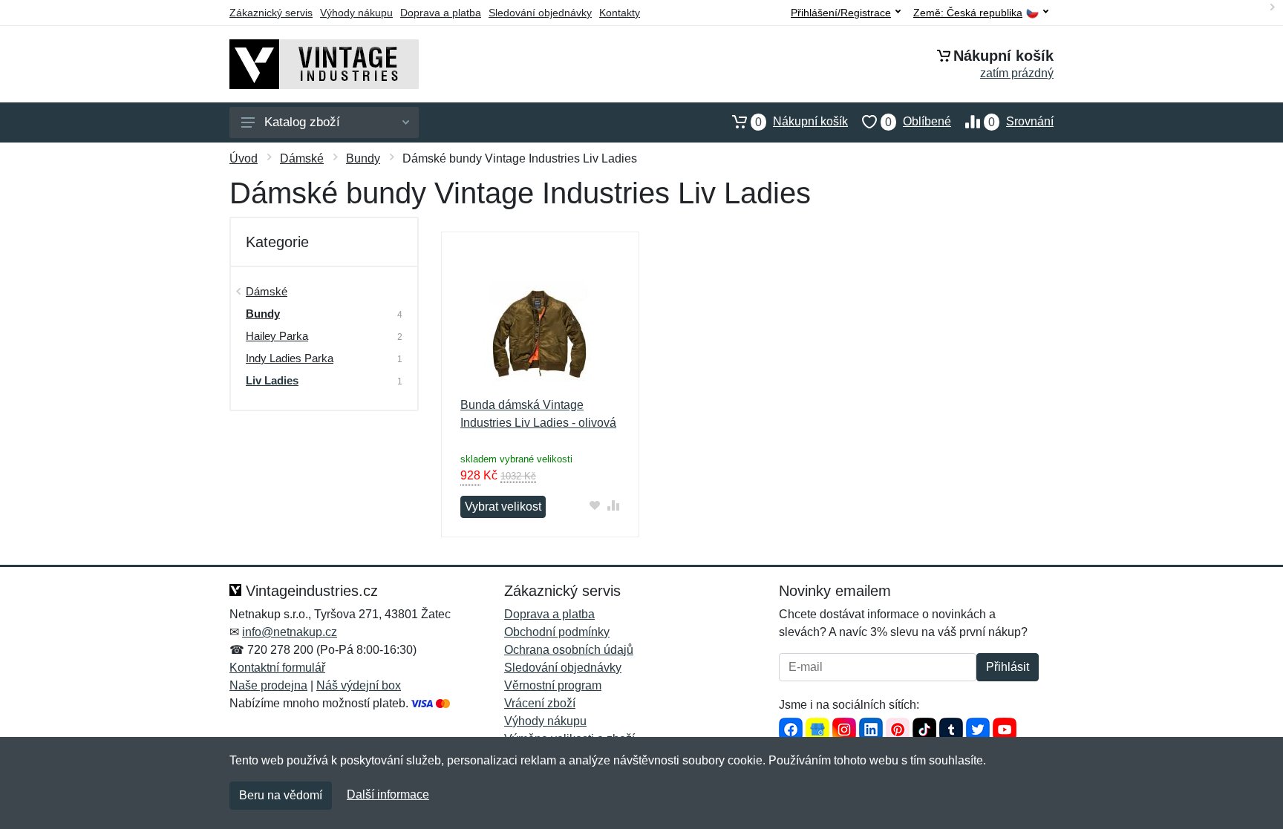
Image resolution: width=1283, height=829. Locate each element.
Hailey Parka (277, 336)
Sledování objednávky (540, 13)
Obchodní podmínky (557, 632)
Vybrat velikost (503, 506)
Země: (967, 13)
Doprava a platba (440, 13)
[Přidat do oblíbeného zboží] (595, 505)
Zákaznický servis (271, 13)
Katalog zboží (302, 122)
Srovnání (1021, 121)
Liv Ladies (272, 380)
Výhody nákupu (356, 13)
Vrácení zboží (539, 703)
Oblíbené (918, 121)
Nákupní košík (801, 121)
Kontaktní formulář (277, 667)
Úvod (243, 158)
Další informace (388, 794)
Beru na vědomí (280, 795)
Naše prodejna (268, 685)
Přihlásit (1007, 667)
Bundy (363, 158)
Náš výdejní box (358, 685)
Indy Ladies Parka (289, 358)
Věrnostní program (552, 685)
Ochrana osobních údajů (568, 649)
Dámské (302, 158)
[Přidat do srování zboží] (613, 505)
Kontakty (619, 13)
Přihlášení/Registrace (841, 12)
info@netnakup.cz (289, 632)
